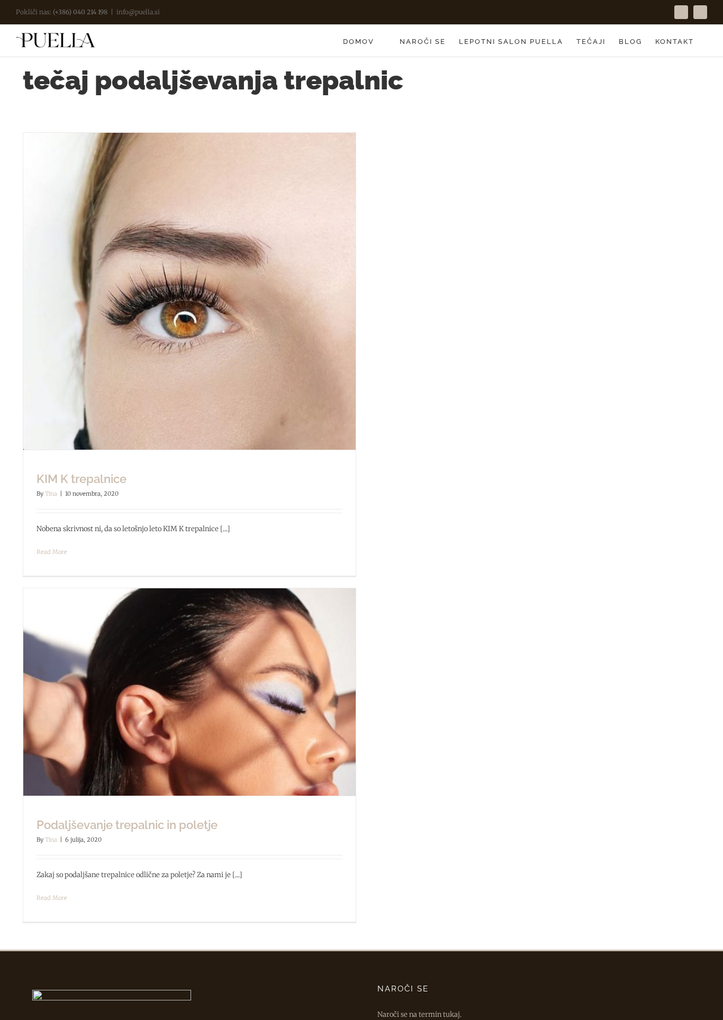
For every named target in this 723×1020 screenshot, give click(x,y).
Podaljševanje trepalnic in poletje (127, 825)
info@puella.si (138, 12)
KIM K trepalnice (81, 479)
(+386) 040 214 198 (80, 12)
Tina (51, 493)
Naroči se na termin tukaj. (419, 1014)
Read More (52, 551)
